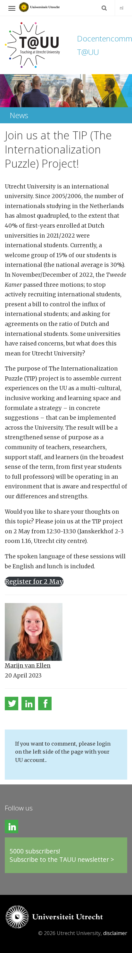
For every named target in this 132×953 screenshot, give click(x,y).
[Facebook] (45, 703)
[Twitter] (11, 703)
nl (121, 8)
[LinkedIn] (28, 703)
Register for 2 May (34, 581)
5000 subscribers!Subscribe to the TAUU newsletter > (62, 855)
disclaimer (115, 933)
